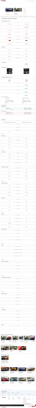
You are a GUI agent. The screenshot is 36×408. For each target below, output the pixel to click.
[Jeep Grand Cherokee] (5, 369)
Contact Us (9, 399)
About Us (9, 398)
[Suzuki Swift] (5, 379)
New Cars (3, 389)
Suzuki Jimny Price (27, 27)
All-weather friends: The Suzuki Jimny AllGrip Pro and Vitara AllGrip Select (4, 361)
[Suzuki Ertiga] (31, 379)
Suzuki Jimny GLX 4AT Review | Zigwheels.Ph (13, 351)
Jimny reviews (26, 34)
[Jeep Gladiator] (31, 369)
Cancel (29, 406)
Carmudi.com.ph (26, 399)
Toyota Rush (25, 9)
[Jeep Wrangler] (14, 369)
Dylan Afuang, (2, 363)
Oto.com (25, 398)
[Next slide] (35, 339)
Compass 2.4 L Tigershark (9, 30)
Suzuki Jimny (2, 340)
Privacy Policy (13, 398)
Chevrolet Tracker (25, 12)
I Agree (33, 406)
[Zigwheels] (3, 1)
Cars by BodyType (13, 392)
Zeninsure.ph (29, 399)
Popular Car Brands (4, 392)
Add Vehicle (25, 14)
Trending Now (8, 392)
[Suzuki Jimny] (18, 10)
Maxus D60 (25, 11)
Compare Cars (6, 389)
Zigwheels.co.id (29, 398)
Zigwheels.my (26, 400)
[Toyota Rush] (9, 338)
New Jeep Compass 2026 (8, 14)
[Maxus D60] (32, 338)
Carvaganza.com (32, 398)
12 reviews (9, 81)
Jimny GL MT (26, 30)
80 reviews (26, 81)
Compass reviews (9, 34)
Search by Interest (17, 392)
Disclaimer (13, 399)
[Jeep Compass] (9, 10)
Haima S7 (24, 10)
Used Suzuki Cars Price (32, 376)
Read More (12, 109)
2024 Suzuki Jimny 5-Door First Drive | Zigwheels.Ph (4, 351)
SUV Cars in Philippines (10, 44)
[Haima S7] (20, 338)
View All (3, 133)
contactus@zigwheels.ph (19, 398)
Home (2, 389)
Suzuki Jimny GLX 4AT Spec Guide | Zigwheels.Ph (22, 351)
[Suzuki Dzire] (14, 379)
